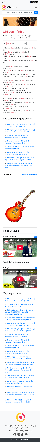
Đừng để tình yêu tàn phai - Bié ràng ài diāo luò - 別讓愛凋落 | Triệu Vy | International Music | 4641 (19, 312)
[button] (3, 2)
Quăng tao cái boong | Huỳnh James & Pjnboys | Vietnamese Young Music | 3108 (19, 165)
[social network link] (14, 434)
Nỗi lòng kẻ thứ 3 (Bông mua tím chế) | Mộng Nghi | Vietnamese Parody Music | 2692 (19, 394)
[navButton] (35, 7)
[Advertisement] (20, 21)
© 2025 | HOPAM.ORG (20, 440)
